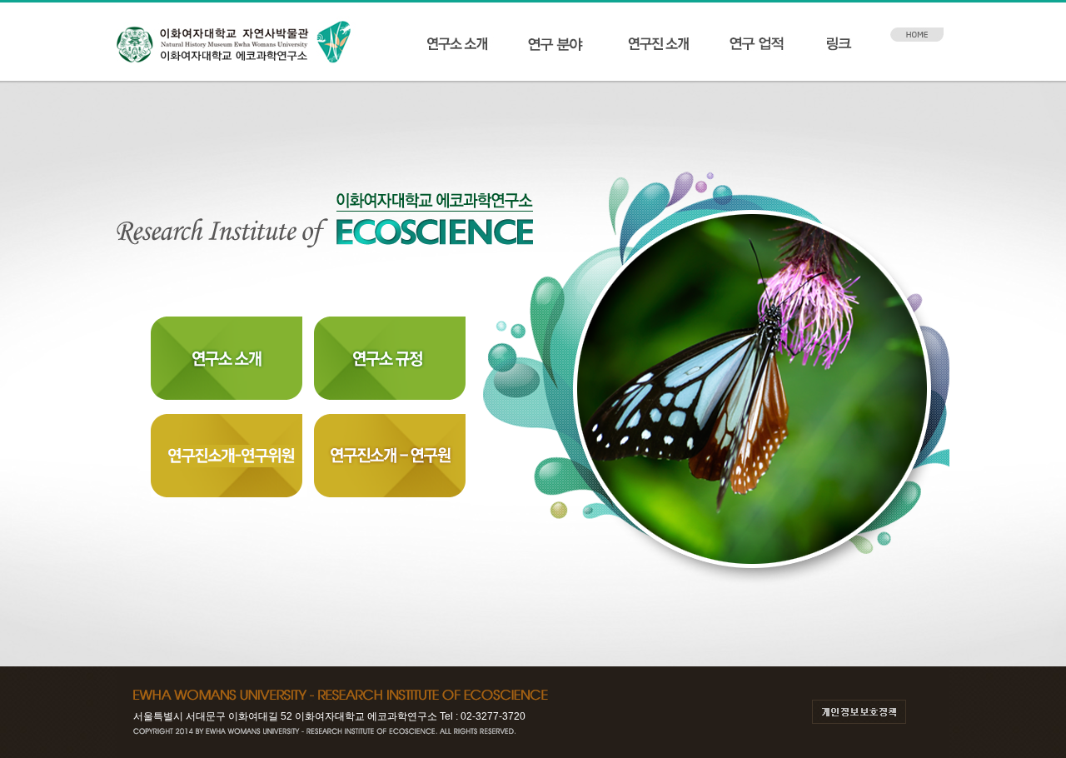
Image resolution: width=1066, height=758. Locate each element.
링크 (856, 45)
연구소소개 (457, 45)
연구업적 (756, 45)
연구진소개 (657, 45)
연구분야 (557, 45)
